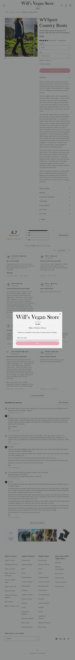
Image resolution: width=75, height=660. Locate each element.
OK (37, 343)
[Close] (60, 314)
